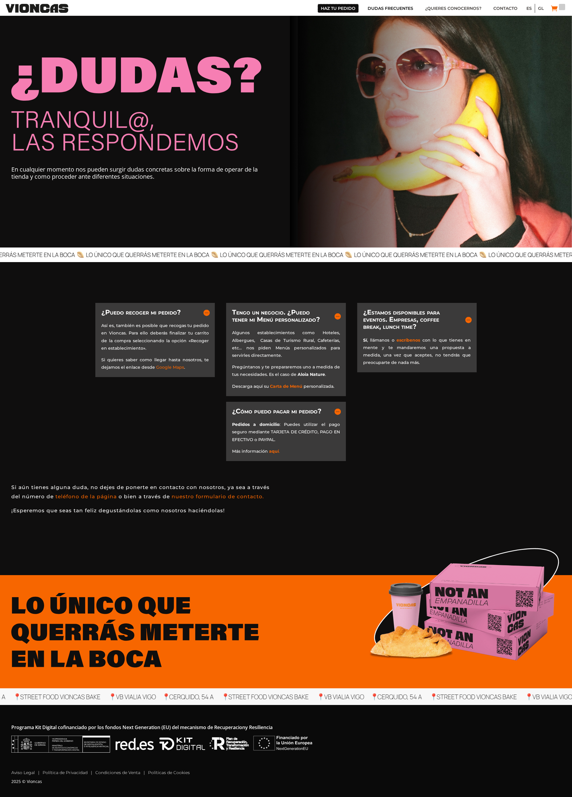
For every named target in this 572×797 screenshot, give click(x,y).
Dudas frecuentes (390, 8)
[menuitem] (529, 8)
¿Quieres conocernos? (453, 8)
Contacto (505, 8)
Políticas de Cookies (169, 772)
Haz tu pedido (338, 8)
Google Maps (170, 367)
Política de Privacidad (65, 772)
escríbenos (408, 340)
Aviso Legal (23, 772)
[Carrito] (554, 8)
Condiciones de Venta (117, 772)
